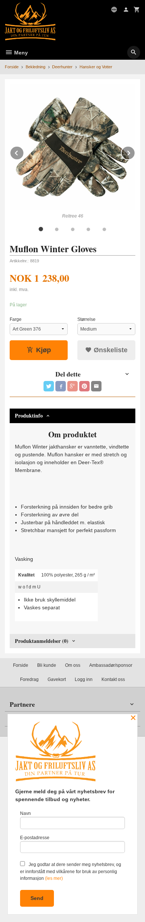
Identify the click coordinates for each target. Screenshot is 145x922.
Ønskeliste (110, 350)
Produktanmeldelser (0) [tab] (41, 641)
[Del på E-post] (96, 386)
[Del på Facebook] (60, 386)
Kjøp (43, 350)
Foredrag (29, 679)
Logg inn (84, 679)
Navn (25, 813)
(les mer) (54, 878)
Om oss (72, 665)
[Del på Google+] (72, 386)
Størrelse (86, 319)
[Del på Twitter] (49, 386)
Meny (20, 53)
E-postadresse (34, 837)
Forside (12, 67)
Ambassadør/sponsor (110, 665)
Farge (16, 319)
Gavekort (57, 679)
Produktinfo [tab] (29, 415)
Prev (23, 152)
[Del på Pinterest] (84, 386)
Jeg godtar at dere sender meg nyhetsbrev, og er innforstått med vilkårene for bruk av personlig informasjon (70, 871)
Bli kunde (46, 665)
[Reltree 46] (72, 147)
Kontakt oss (113, 679)
